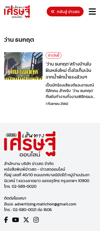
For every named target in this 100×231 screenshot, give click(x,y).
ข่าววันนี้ (53, 55)
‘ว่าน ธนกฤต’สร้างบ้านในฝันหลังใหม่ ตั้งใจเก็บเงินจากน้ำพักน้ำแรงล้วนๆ (68, 70)
